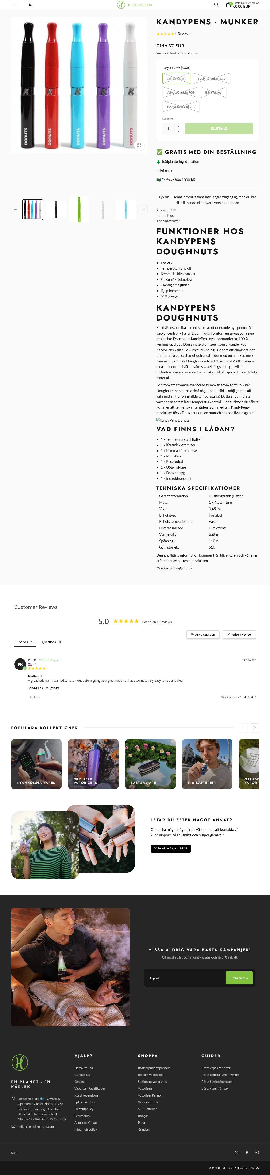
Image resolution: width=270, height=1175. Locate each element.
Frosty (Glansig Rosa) (211, 78)
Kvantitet (167, 118)
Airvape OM (166, 210)
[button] (16, 5)
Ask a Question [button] (205, 634)
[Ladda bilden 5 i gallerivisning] (126, 209)
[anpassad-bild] (20, 1070)
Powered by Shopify (248, 1168)
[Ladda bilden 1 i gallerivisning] (33, 209)
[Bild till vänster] (15, 209)
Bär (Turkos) (213, 92)
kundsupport (161, 835)
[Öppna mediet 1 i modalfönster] (79, 85)
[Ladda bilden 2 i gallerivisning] (56, 209)
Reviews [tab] (22, 642)
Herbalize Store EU (228, 1168)
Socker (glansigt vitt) (181, 106)
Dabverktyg (175, 473)
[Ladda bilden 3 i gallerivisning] (79, 209)
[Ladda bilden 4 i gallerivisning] (102, 209)
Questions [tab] (49, 642)
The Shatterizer (168, 221)
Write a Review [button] (241, 634)
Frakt (173, 53)
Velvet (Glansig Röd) (181, 92)
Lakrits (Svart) (176, 78)
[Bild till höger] (143, 209)
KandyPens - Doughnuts (43, 688)
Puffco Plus (165, 215)
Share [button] (36, 697)
